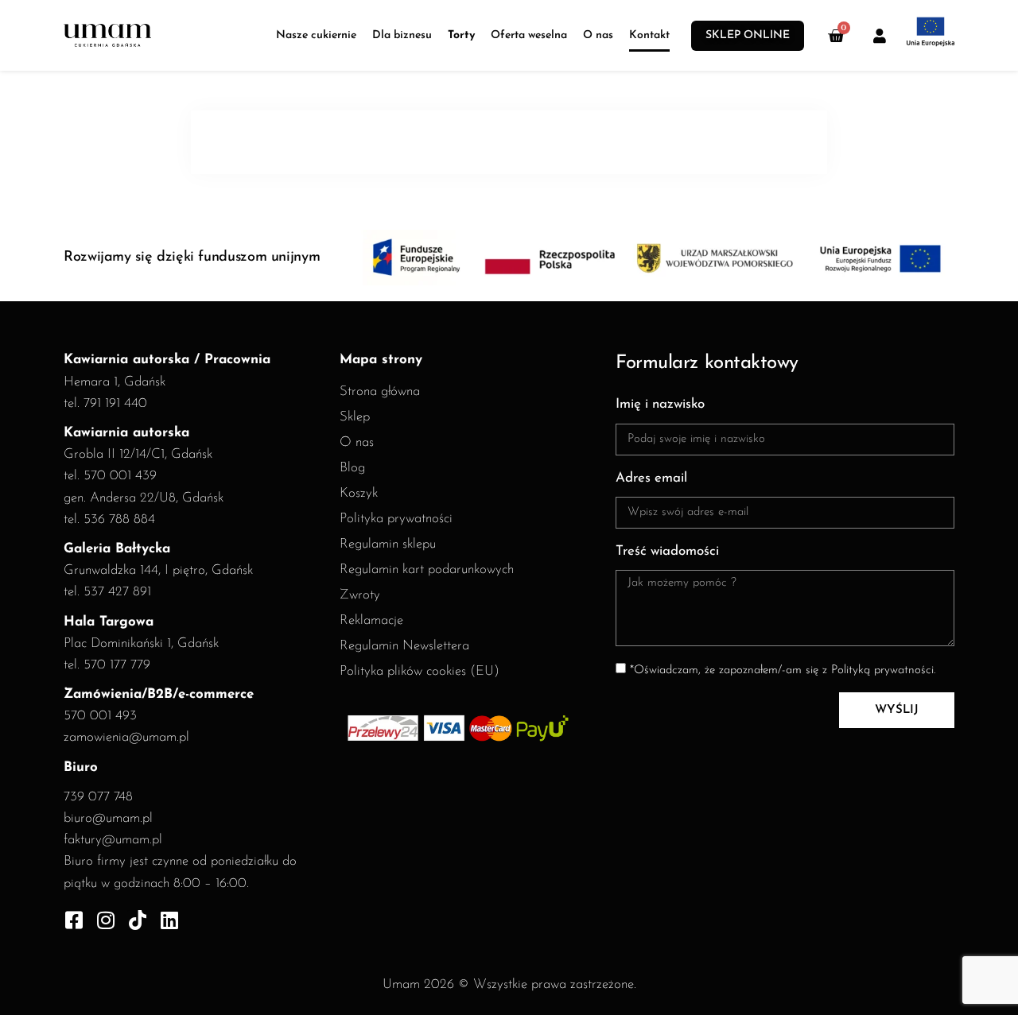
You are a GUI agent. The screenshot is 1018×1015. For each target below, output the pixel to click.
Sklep (355, 417)
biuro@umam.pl (108, 818)
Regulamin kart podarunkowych (427, 569)
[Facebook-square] (74, 920)
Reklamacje (371, 620)
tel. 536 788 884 (109, 519)
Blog (352, 468)
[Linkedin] (169, 920)
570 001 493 (100, 716)
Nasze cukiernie (316, 35)
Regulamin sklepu (388, 544)
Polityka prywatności (396, 518)
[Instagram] (105, 920)
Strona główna (380, 391)
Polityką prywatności (882, 670)
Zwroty (360, 595)
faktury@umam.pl (113, 839)
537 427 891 (117, 592)
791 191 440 (115, 403)
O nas (598, 35)
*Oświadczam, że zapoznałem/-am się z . (782, 670)
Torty (461, 35)
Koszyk (359, 493)
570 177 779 (117, 665)
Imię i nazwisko (660, 404)
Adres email (651, 478)
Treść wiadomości (667, 551)
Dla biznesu (402, 35)
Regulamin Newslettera (404, 646)
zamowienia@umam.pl (126, 737)
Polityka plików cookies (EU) (419, 671)
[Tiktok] (137, 920)
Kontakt (649, 35)
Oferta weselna (529, 35)
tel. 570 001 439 (110, 475)
